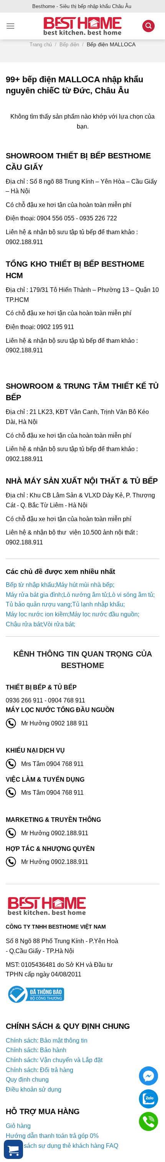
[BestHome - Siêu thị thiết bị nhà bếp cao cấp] (82, 26)
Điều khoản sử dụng (33, 1089)
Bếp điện (69, 44)
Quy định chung (27, 1079)
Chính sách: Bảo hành (36, 1050)
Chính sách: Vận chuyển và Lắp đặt (54, 1060)
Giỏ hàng (18, 1126)
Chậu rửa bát (24, 624)
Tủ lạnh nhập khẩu (97, 604)
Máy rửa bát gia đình (34, 595)
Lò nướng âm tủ (85, 595)
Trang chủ (41, 44)
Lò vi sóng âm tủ (131, 595)
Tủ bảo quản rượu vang (38, 604)
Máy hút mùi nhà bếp (84, 585)
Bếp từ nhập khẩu (30, 585)
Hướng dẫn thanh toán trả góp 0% (52, 1136)
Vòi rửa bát (58, 624)
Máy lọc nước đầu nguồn (103, 614)
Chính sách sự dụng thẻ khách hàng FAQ (62, 1145)
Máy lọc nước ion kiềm (37, 614)
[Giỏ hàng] (13, 1149)
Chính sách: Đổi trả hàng (39, 1070)
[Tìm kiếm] (148, 26)
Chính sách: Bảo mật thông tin (46, 1040)
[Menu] (10, 25)
